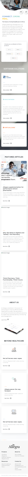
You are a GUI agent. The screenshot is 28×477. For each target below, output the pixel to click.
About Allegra (18, 454)
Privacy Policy (24, 475)
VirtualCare (4, 454)
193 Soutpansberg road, (20, 466)
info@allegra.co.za (19, 465)
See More (5, 200)
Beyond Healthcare (6, 464)
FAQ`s (3, 466)
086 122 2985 (18, 464)
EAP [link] (18, 53)
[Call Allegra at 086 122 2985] (26, 11)
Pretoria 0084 (18, 469)
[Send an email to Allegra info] (21, 11)
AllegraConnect (5, 458)
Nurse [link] (18, 49)
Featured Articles (6, 465)
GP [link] (8, 49)
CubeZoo (19, 475)
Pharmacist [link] (9, 53)
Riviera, (16, 468)
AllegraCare (4, 456)
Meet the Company (19, 456)
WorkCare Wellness (6, 457)
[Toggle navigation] (26, 2)
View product (6, 90)
